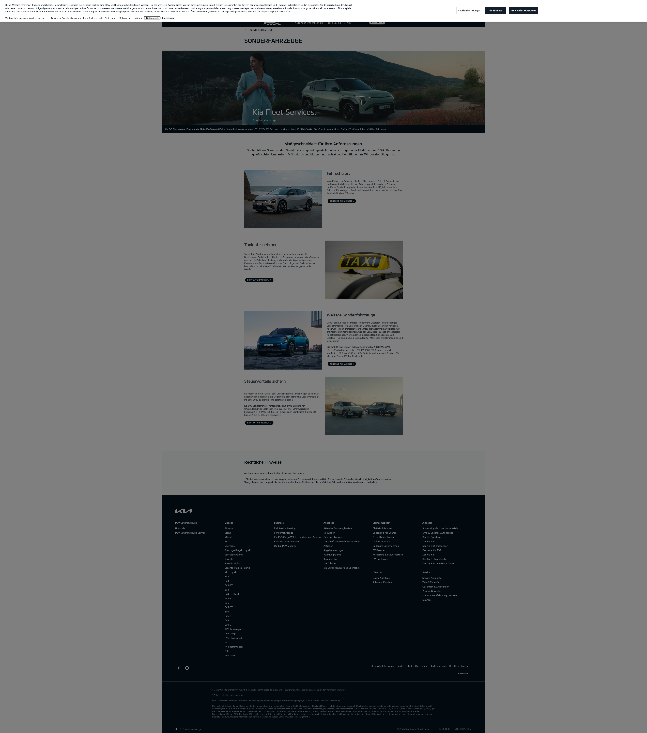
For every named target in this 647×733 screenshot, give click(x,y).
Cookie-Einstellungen (469, 10)
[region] (323, 11)
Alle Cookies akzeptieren (523, 10)
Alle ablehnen (496, 10)
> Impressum (167, 18)
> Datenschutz (152, 18)
